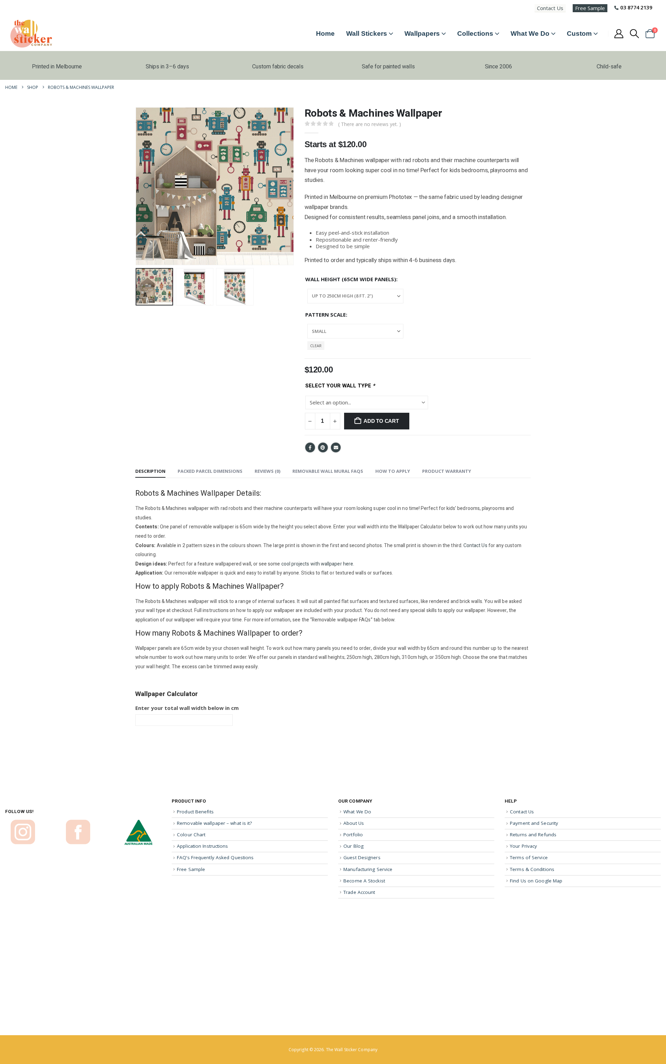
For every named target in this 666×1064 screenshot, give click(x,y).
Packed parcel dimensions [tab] (210, 471)
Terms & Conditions (532, 869)
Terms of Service (529, 857)
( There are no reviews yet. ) (369, 124)
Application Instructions (202, 846)
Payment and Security (534, 823)
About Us (353, 823)
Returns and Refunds (533, 834)
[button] (634, 33)
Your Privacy (523, 846)
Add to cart (381, 421)
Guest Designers (362, 857)
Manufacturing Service (367, 869)
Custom (579, 33)
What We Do (530, 33)
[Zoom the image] (22, 823)
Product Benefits (195, 812)
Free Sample (590, 8)
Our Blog (353, 846)
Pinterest (322, 447)
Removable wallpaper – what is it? (214, 823)
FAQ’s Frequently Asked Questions (215, 857)
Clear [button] (316, 345)
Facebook (310, 447)
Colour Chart (191, 834)
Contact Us (550, 8)
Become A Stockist (364, 881)
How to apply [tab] (392, 471)
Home (325, 33)
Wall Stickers (366, 33)
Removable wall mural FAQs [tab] (327, 471)
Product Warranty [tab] (446, 471)
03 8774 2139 (636, 7)
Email (335, 447)
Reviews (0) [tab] (267, 471)
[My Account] (618, 33)
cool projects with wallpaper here (317, 564)
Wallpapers (422, 33)
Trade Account (359, 892)
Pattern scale (325, 314)
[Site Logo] (31, 34)
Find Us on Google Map (536, 881)
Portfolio (353, 834)
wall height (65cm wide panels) (350, 279)
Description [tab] (150, 471)
